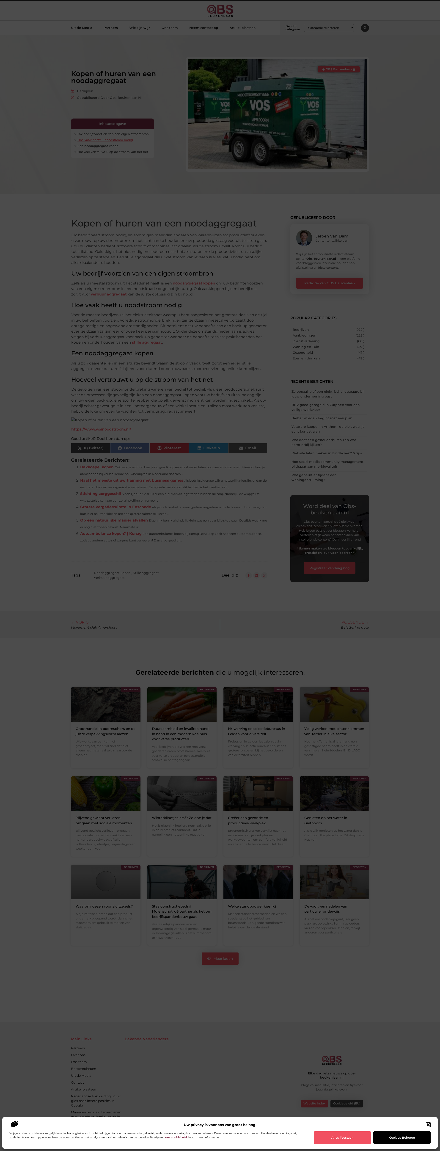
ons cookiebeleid (177, 1137)
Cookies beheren (402, 1137)
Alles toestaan (342, 1137)
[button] (428, 1125)
